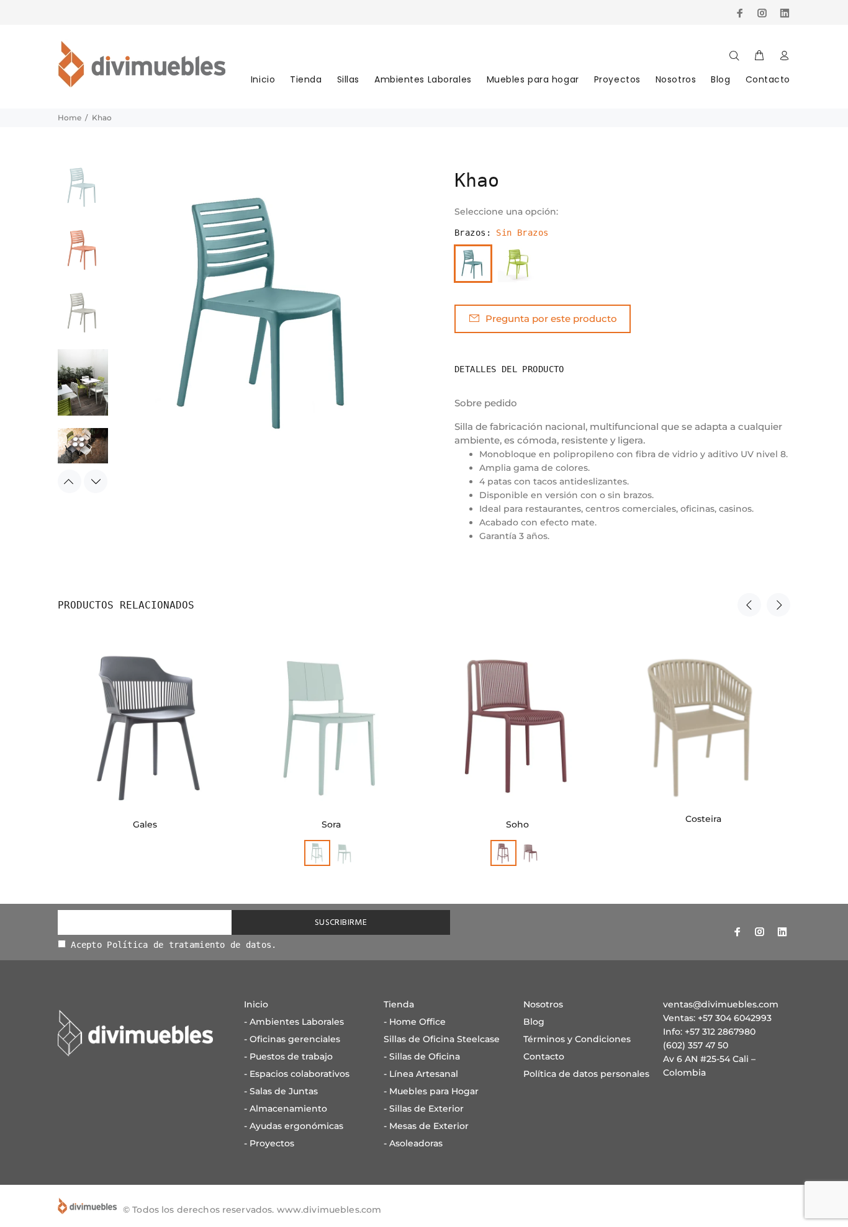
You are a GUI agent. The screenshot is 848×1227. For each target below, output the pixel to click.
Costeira (703, 818)
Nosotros (676, 79)
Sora (331, 824)
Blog (720, 79)
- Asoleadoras (413, 1143)
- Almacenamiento (285, 1108)
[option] (83, 192)
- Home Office (415, 1021)
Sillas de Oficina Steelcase (442, 1039)
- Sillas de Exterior (424, 1108)
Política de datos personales (586, 1073)
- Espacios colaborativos (297, 1073)
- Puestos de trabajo (288, 1056)
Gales (145, 824)
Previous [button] (69, 481)
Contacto (768, 79)
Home (69, 117)
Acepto (171, 945)
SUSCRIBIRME (341, 923)
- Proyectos (269, 1143)
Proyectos (617, 79)
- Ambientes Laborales (294, 1021)
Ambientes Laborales (423, 79)
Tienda (306, 79)
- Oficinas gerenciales (292, 1039)
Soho (517, 824)
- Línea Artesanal (421, 1073)
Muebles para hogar (533, 79)
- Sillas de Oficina (422, 1056)
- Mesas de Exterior (426, 1125)
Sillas (348, 79)
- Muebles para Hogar (431, 1091)
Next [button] (95, 481)
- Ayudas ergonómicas (293, 1125)
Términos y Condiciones (577, 1039)
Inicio (263, 79)
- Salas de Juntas (281, 1091)
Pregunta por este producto (551, 318)
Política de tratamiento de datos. (191, 945)
